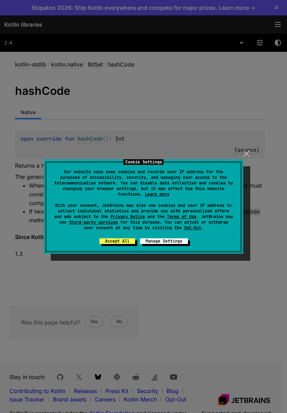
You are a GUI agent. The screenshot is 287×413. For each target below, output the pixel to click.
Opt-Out (192, 228)
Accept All (117, 241)
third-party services (93, 222)
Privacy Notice (128, 216)
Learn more (157, 194)
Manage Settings (164, 241)
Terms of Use (181, 216)
